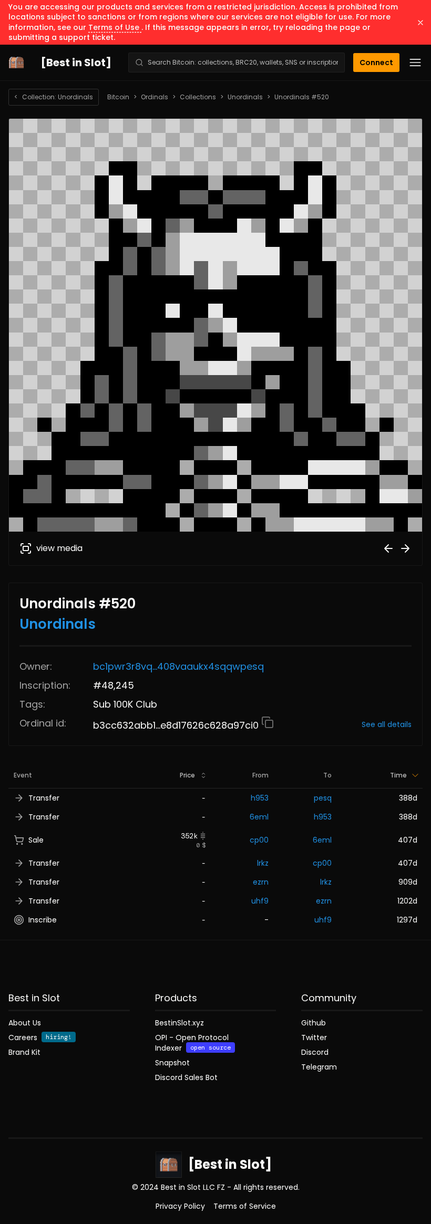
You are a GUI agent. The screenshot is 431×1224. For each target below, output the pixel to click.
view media (59, 548)
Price (187, 775)
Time (398, 775)
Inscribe (42, 920)
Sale (36, 840)
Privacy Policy (180, 1206)
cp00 (259, 840)
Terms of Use (114, 27)
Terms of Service (244, 1206)
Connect (376, 62)
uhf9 (260, 901)
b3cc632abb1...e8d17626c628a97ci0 (177, 725)
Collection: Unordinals (53, 96)
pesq (323, 798)
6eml (259, 817)
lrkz (263, 863)
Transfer (43, 798)
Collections (198, 97)
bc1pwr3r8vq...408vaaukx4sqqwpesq (178, 666)
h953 (260, 798)
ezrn (261, 882)
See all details (387, 724)
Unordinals (245, 97)
